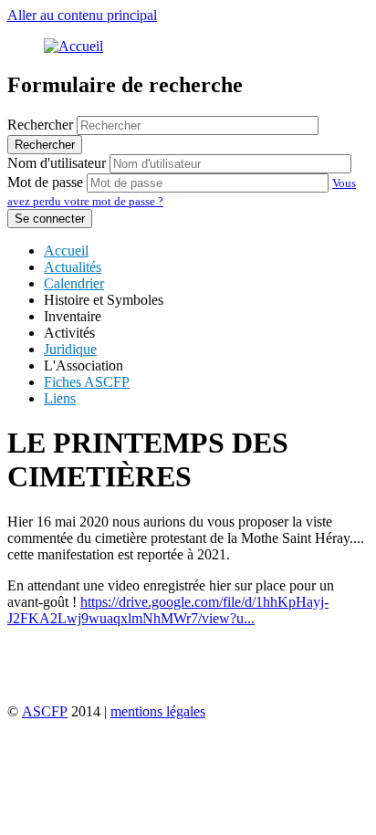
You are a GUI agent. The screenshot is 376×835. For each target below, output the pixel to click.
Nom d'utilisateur (56, 163)
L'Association (83, 365)
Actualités (72, 267)
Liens (60, 398)
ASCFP (45, 711)
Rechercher (40, 124)
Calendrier (74, 283)
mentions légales (157, 711)
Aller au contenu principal (82, 15)
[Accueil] (73, 46)
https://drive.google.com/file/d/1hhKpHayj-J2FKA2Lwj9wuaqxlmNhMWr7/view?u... (168, 610)
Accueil (66, 250)
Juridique (70, 349)
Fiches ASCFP (87, 382)
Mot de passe (45, 182)
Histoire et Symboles (103, 300)
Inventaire (72, 316)
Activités (69, 332)
